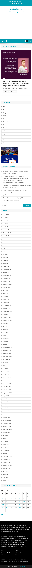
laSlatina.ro (9, 559)
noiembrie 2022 (7, 350)
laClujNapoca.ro (21, 536)
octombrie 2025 (7, 245)
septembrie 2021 (7, 393)
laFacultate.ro (24, 527)
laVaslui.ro (4, 553)
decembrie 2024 (7, 275)
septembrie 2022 (7, 356)
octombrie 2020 (7, 426)
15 (24, 502)
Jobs (4, 131)
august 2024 (6, 287)
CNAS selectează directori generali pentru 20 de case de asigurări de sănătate (17, 186)
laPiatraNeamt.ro (5, 531)
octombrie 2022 (7, 353)
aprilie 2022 (6, 371)
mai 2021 (5, 405)
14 (20, 502)
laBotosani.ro (4, 557)
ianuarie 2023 (6, 344)
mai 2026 (5, 224)
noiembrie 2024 (7, 278)
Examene (5, 125)
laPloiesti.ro (25, 538)
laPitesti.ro (11, 544)
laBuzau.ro (12, 540)
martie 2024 (6, 302)
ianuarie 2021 (6, 417)
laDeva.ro (24, 540)
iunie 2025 (5, 257)
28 (20, 508)
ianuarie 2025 (6, 272)
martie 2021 (6, 411)
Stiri (4, 143)
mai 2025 (5, 260)
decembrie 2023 (7, 311)
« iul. (2, 514)
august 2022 (6, 359)
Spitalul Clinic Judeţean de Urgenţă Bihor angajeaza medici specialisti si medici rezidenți (16, 199)
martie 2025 (6, 266)
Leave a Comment (22, 88)
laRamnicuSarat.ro (19, 544)
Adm (14, 88)
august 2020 (6, 432)
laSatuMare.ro (24, 557)
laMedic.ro (10, 525)
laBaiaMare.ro (16, 555)
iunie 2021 (5, 402)
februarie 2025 (7, 269)
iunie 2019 (5, 474)
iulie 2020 (5, 435)
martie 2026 (6, 230)
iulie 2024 (5, 290)
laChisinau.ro (21, 529)
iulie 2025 (5, 254)
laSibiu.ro (3, 559)
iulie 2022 (5, 362)
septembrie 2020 (7, 429)
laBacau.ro (9, 555)
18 (7, 505)
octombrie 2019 (7, 462)
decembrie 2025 (7, 239)
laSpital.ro (15, 525)
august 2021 (6, 396)
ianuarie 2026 (6, 236)
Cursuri (5, 119)
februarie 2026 (7, 233)
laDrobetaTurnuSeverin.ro (19, 546)
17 (3, 505)
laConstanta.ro (5, 538)
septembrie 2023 (7, 320)
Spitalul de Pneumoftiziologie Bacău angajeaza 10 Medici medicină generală (16, 172)
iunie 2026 (5, 221)
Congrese (5, 113)
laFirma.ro (17, 527)
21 (20, 505)
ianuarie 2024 (6, 308)
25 (7, 508)
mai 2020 (5, 441)
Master (5, 137)
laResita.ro (17, 557)
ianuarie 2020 (6, 453)
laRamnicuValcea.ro (6, 546)
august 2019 (6, 468)
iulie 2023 (5, 326)
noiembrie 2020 (7, 423)
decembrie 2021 (7, 384)
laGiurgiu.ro (11, 542)
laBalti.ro (27, 529)
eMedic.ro (16, 9)
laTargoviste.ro (23, 559)
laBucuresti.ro (12, 536)
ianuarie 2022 (6, 380)
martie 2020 (6, 447)
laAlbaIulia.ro (10, 553)
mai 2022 (5, 368)
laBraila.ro (11, 557)
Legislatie (5, 134)
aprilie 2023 (6, 335)
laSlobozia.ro (16, 559)
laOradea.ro (4, 544)
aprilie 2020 (6, 444)
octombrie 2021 (7, 390)
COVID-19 (5, 116)
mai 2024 (5, 296)
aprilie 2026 (6, 227)
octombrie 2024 (7, 281)
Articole (5, 106)
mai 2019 (5, 477)
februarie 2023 (7, 341)
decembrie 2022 (7, 347)
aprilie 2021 (6, 408)
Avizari (5, 109)
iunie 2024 (5, 293)
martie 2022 (6, 374)
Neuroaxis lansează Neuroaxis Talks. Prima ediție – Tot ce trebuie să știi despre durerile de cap (16, 83)
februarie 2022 (7, 377)
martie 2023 (6, 338)
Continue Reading (11, 91)
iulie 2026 (5, 217)
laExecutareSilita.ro (12, 529)
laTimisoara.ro (5, 540)
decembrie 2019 (7, 456)
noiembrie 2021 (7, 387)
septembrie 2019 (7, 465)
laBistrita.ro (24, 555)
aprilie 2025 (6, 263)
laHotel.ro (21, 525)
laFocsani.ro (4, 542)
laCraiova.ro (13, 538)
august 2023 (6, 323)
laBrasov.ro (4, 551)
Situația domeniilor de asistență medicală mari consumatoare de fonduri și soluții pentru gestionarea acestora (15, 193)
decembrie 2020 (7, 420)
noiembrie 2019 (7, 459)
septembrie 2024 (7, 284)
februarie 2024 (7, 305)
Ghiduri (5, 128)
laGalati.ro (19, 538)
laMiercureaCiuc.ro (19, 542)
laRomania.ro (4, 536)
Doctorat (5, 122)
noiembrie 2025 (7, 242)
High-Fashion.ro (14, 531)
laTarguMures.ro (13, 561)
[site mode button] (26, 41)
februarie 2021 (7, 414)
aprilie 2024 (6, 299)
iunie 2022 (5, 365)
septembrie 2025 (7, 248)
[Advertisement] (16, 29)
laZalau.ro (26, 561)
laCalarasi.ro (18, 540)
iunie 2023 (5, 329)
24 (3, 508)
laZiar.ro (13, 527)
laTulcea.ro (21, 561)
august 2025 (6, 251)
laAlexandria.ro (19, 553)
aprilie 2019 (6, 480)
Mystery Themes (21, 566)
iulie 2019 (5, 471)
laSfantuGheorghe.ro (18, 551)
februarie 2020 (7, 450)
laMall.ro (8, 527)
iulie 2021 (5, 399)
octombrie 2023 (7, 317)
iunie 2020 (5, 438)
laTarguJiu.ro (5, 561)
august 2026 (6, 214)
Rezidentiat (6, 140)
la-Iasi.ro (10, 551)
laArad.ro (3, 555)
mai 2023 (5, 332)
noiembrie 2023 (7, 314)
